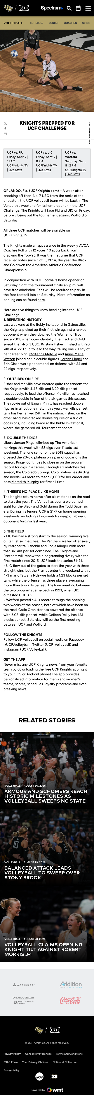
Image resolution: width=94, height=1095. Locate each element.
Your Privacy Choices (35, 1062)
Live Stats (15, 170)
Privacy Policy (12, 1053)
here (41, 300)
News (86, 23)
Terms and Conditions (69, 1053)
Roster (54, 23)
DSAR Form (10, 1062)
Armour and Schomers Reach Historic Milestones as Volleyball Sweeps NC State (45, 796)
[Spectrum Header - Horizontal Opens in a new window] (52, 8)
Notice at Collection (65, 1062)
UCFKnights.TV (17, 165)
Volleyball (12, 785)
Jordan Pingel (71, 359)
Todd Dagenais (76, 506)
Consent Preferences (38, 1053)
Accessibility (11, 1070)
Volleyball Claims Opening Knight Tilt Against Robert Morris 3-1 (43, 950)
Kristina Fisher (52, 344)
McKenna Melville (43, 354)
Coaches (70, 23)
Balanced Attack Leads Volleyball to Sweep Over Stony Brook (42, 873)
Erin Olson (11, 364)
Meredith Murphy (25, 482)
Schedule (36, 23)
